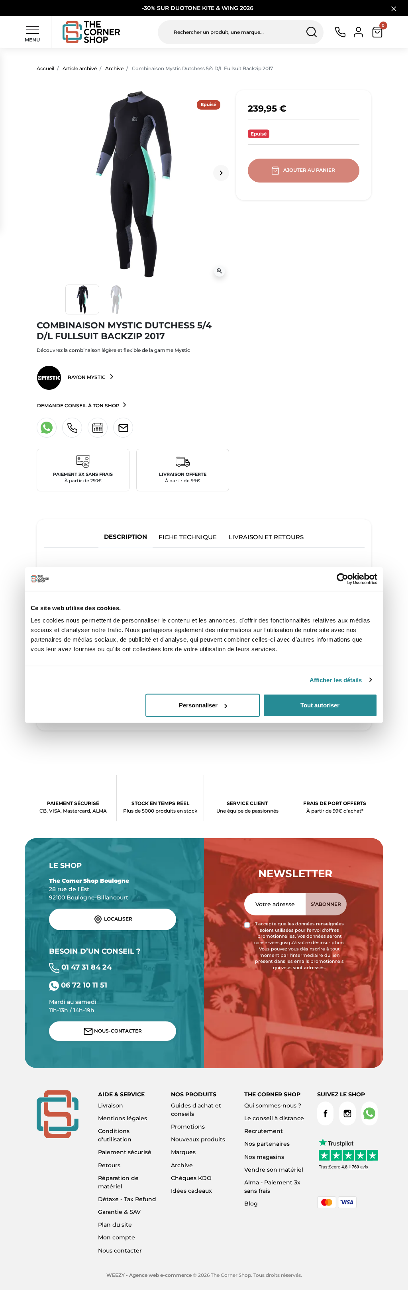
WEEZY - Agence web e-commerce (149, 1275)
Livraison (110, 1105)
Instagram (347, 1113)
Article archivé (80, 68)
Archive (114, 68)
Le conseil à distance (274, 1118)
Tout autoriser (319, 705)
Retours (109, 1165)
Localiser (117, 919)
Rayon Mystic (87, 377)
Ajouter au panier (309, 170)
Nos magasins (264, 1156)
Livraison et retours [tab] (266, 537)
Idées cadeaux (191, 1190)
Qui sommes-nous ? (272, 1105)
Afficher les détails (336, 679)
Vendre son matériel (273, 1169)
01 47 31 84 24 (85, 967)
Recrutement (263, 1131)
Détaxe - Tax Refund (127, 1199)
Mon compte (116, 1237)
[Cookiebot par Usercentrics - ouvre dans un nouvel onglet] (342, 579)
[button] (377, 32)
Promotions (188, 1126)
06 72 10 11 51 (83, 985)
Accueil (45, 68)
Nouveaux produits (198, 1139)
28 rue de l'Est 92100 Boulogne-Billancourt (89, 889)
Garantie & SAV (119, 1211)
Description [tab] (125, 536)
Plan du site (115, 1224)
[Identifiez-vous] (358, 31)
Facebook (325, 1113)
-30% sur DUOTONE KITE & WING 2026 (198, 8)
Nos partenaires (267, 1143)
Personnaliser (198, 705)
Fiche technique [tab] (188, 537)
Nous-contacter (117, 1031)
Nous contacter (120, 1250)
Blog (251, 1203)
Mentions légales (122, 1118)
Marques (183, 1152)
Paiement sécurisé (124, 1152)
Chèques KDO (191, 1178)
